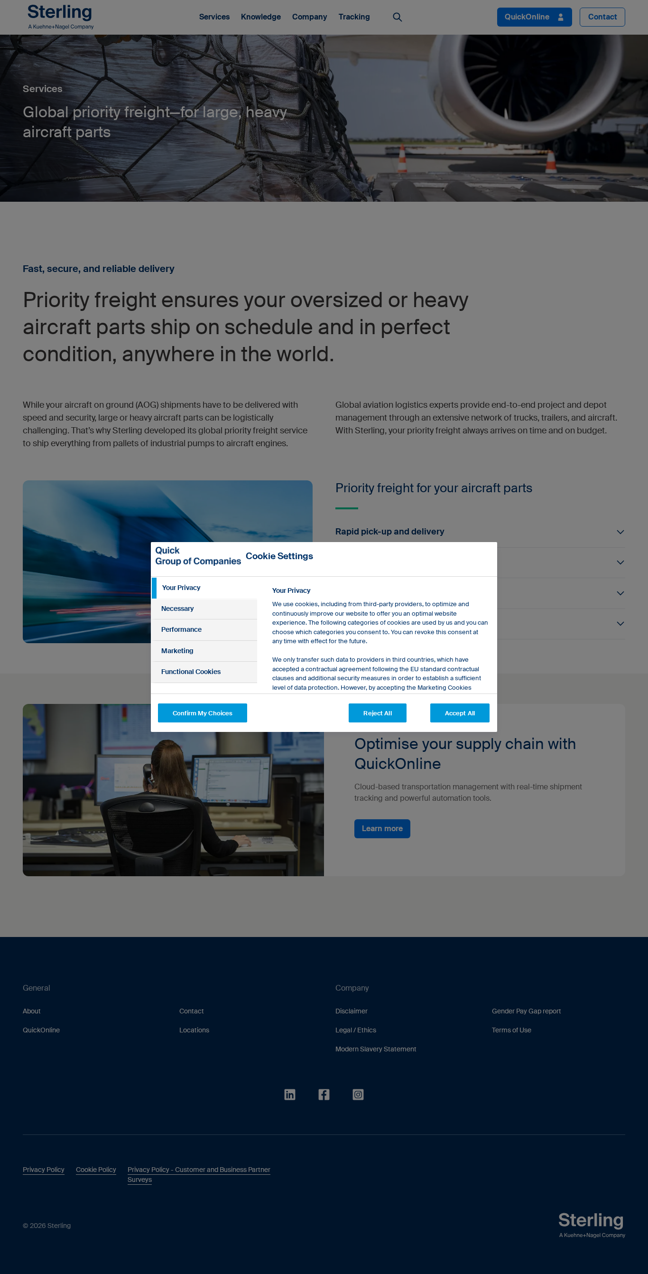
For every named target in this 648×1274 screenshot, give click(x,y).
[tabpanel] (381, 678)
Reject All (377, 713)
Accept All (460, 713)
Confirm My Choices (202, 713)
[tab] (204, 588)
